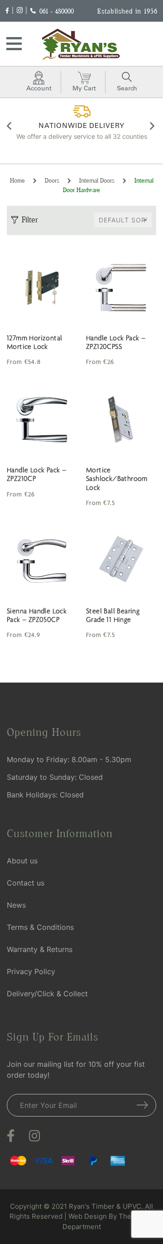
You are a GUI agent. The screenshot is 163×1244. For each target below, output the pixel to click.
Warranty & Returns (39, 949)
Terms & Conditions (40, 927)
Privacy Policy (31, 971)
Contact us (25, 882)
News (16, 904)
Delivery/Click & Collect (47, 993)
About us (22, 860)
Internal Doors (97, 180)
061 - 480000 (56, 11)
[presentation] (10, 127)
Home (17, 180)
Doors (52, 180)
